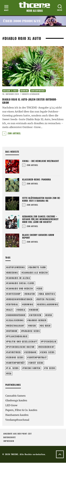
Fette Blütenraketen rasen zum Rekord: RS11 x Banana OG (41, 199)
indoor (34, 309)
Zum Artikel (14, 133)
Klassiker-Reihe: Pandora (36, 179)
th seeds (50, 368)
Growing (24, 91)
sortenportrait (38, 357)
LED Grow (11, 405)
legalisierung (15, 320)
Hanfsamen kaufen (17, 414)
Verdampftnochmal (17, 419)
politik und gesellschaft (22, 341)
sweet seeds (36, 362)
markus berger (38, 320)
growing (28, 304)
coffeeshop (14, 293)
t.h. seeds (13, 368)
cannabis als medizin (35, 272)
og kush (45, 325)
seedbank (31, 352)
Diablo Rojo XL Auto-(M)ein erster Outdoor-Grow (29, 101)
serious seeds (15, 357)
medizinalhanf (15, 325)
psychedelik (49, 341)
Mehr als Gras (34, 11)
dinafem (30, 293)
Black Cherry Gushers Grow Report (38, 236)
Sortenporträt (38, 91)
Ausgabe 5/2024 (10, 91)
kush (49, 315)
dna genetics (47, 293)
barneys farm (38, 267)
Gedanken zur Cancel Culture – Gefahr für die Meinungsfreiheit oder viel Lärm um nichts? (40, 219)
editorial (12, 304)
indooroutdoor (16, 315)
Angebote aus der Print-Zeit (17, 433)
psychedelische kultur (20, 346)
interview (35, 315)
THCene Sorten (32, 368)
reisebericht (46, 346)
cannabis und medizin (20, 288)
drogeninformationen (20, 299)
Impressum (8, 441)
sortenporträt (16, 362)
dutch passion (46, 299)
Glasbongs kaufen (16, 400)
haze (10, 309)
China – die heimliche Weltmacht (40, 161)
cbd (40, 288)
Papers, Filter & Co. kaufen (21, 410)
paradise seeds (31, 331)
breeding (12, 272)
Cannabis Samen (15, 395)
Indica (21, 309)
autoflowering (16, 267)
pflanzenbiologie (17, 336)
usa (9, 373)
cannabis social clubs (20, 283)
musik (32, 325)
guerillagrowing (48, 304)
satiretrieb (14, 352)
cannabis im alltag (18, 278)
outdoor (12, 331)
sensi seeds (48, 352)
